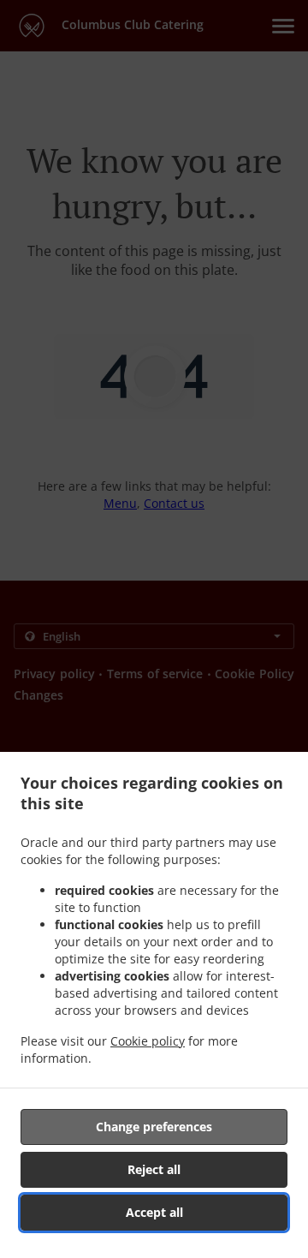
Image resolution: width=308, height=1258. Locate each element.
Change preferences (154, 1126)
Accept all (154, 1212)
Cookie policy (147, 1041)
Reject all (154, 1169)
